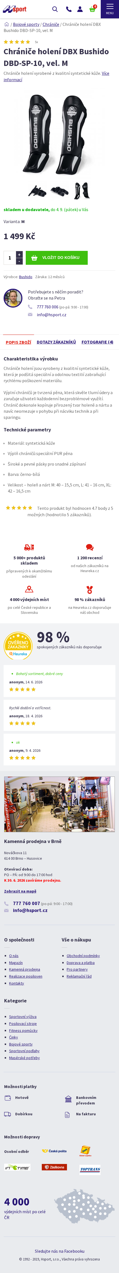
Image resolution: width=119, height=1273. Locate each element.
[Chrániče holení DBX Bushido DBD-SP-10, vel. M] (59, 178)
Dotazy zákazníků (56, 342)
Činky (13, 1037)
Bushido (25, 276)
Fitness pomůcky (23, 1030)
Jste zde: (7, 24)
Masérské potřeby (24, 1057)
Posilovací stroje (23, 1023)
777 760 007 (26, 903)
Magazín (16, 962)
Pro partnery (77, 969)
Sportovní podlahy (24, 1050)
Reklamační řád (79, 976)
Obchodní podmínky (83, 955)
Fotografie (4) (97, 342)
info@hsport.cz (51, 314)
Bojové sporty (26, 24)
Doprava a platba (81, 962)
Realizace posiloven (25, 976)
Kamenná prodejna (24, 969)
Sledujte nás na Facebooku (59, 1251)
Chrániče (51, 24)
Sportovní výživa (23, 1016)
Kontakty (16, 983)
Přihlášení (80, 9)
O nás (14, 955)
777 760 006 (47, 307)
